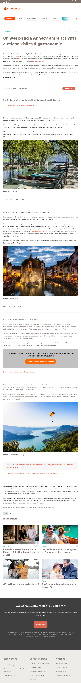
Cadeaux (44, 19)
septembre (39, 61)
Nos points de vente (62, 671)
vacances (19, 59)
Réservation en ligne (36, 667)
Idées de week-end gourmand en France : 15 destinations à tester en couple (21, 552)
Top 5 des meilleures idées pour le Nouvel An (59, 585)
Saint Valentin (31, 19)
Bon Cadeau (33, 679)
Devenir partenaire (61, 667)
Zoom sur (55, 19)
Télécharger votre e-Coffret (38, 671)
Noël (20, 19)
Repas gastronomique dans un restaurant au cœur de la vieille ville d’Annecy (33, 474)
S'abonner (40, 624)
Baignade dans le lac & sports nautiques (20, 105)
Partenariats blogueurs (63, 675)
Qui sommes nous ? (62, 663)
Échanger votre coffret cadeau (39, 663)
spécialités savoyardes (39, 231)
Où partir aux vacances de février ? (21, 584)
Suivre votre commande (37, 675)
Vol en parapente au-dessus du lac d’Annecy (19, 372)
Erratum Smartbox (9, 675)
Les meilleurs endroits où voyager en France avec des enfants (59, 551)
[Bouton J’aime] (5, 513)
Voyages (66, 19)
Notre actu (9, 19)
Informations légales (10, 665)
